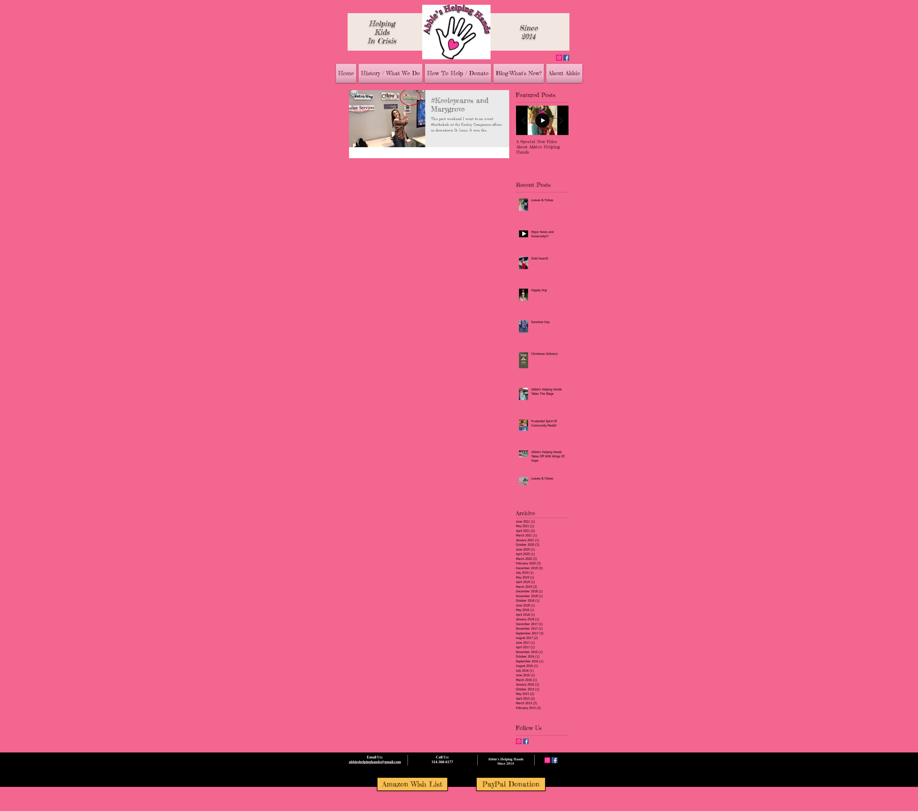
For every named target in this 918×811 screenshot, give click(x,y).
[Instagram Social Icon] (559, 58)
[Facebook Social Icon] (566, 58)
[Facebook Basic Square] (526, 741)
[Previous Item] (523, 120)
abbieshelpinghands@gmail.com (375, 762)
